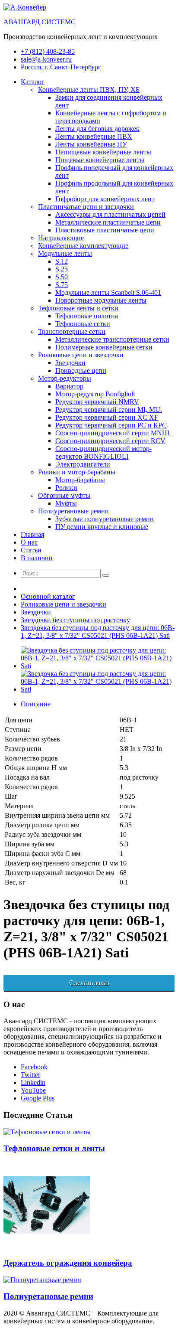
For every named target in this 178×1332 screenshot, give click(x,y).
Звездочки (70, 362)
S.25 (61, 269)
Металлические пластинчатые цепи (108, 222)
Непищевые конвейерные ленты (103, 152)
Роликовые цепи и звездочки (81, 355)
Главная (32, 534)
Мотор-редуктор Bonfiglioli (95, 394)
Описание (36, 704)
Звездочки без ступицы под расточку (75, 620)
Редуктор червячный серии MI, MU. (108, 409)
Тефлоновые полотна (86, 316)
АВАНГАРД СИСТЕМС (39, 22)
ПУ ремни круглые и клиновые (101, 526)
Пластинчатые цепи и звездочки (86, 206)
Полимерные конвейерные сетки (104, 347)
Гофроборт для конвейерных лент (105, 198)
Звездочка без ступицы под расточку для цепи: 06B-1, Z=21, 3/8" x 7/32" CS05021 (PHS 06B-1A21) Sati (98, 631)
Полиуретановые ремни (73, 511)
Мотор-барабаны (80, 479)
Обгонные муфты (64, 495)
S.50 (61, 277)
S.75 (61, 284)
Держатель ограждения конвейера (67, 1262)
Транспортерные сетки (71, 331)
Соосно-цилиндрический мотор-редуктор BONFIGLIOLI (103, 452)
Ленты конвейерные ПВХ (93, 136)
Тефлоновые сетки (82, 323)
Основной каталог (48, 596)
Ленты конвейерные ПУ (91, 144)
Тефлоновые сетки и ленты (54, 1148)
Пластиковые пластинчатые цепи (104, 230)
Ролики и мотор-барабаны (76, 472)
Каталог (32, 81)
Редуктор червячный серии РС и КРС (111, 425)
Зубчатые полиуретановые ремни (104, 518)
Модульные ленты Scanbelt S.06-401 (108, 292)
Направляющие (61, 238)
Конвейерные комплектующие (83, 245)
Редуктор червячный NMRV (97, 401)
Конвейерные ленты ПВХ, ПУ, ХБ (89, 89)
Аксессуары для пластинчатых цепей (110, 214)
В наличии (37, 558)
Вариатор (69, 386)
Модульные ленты (65, 253)
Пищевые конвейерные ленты (99, 159)
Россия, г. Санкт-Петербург (61, 67)
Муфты (66, 503)
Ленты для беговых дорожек (97, 128)
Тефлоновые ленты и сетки (78, 308)
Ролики (66, 487)
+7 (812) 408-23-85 (48, 51)
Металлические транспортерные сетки (112, 339)
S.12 (61, 261)
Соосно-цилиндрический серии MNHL (113, 433)
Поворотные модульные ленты (100, 300)
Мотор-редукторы (64, 378)
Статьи (31, 550)
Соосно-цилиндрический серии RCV (110, 440)
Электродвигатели (82, 464)
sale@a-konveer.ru (46, 59)
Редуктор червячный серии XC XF (106, 417)
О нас (29, 542)
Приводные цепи (80, 370)
